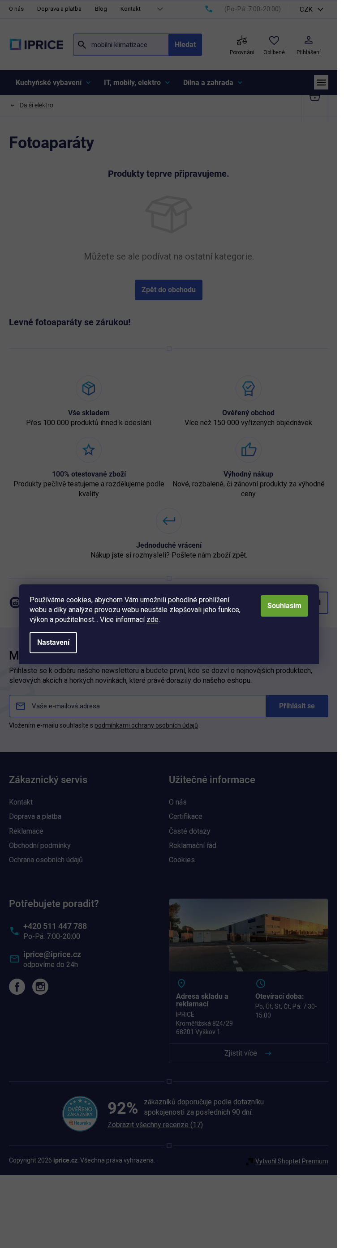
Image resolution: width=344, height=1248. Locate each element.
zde (152, 619)
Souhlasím (284, 605)
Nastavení (53, 642)
